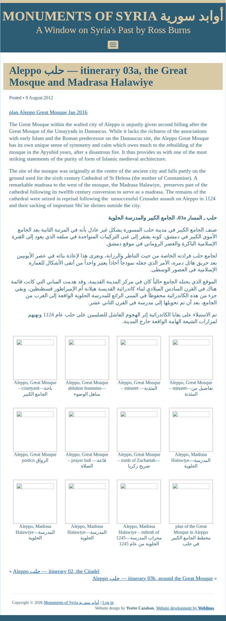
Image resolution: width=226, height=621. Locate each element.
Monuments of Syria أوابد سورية (113, 16)
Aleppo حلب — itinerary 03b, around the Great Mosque (152, 578)
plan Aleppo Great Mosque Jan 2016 (48, 112)
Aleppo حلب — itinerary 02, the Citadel (56, 571)
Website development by (185, 608)
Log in (108, 602)
